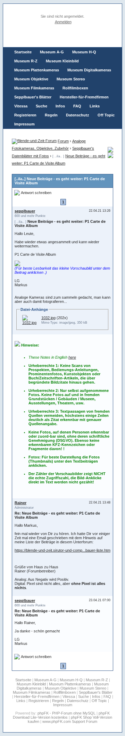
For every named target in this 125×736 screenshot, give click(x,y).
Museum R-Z (26, 61)
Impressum (24, 124)
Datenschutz (77, 115)
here (72, 357)
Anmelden (63, 22)
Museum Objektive (31, 79)
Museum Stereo (71, 79)
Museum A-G (52, 52)
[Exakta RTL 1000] (110, 157)
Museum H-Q (84, 52)
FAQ (77, 106)
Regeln (51, 115)
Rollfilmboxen (75, 88)
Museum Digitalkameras (89, 70)
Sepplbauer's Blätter (32, 97)
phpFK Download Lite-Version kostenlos (61, 715)
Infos (60, 106)
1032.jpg (48, 318)
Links (95, 106)
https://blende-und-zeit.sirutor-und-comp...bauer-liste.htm (62, 550)
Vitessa (20, 106)
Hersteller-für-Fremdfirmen (84, 97)
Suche (41, 106)
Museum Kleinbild (62, 61)
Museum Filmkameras (34, 88)
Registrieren (25, 115)
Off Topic (106, 115)
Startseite (23, 52)
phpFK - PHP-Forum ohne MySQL (67, 713)
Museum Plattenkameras (36, 70)
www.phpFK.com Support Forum (69, 721)
